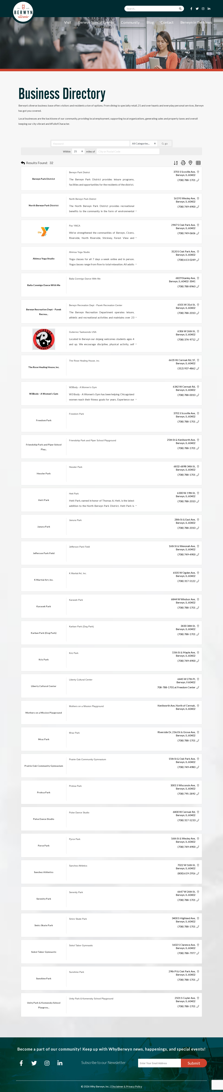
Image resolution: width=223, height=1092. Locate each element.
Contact (167, 22)
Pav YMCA (74, 225)
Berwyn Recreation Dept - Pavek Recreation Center (95, 305)
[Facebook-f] (191, 9)
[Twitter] (197, 9)
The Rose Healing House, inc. (84, 360)
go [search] (166, 143)
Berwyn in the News (196, 22)
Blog (150, 22)
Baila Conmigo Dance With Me (85, 278)
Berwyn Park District (79, 172)
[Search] (180, 8)
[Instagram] (203, 9)
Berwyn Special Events (96, 22)
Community (130, 22)
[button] (23, 162)
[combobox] (154, 8)
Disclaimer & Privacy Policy (126, 1086)
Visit (67, 22)
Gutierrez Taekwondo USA (82, 332)
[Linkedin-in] (209, 9)
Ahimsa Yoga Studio (79, 252)
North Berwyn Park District (82, 199)
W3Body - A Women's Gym (83, 387)
